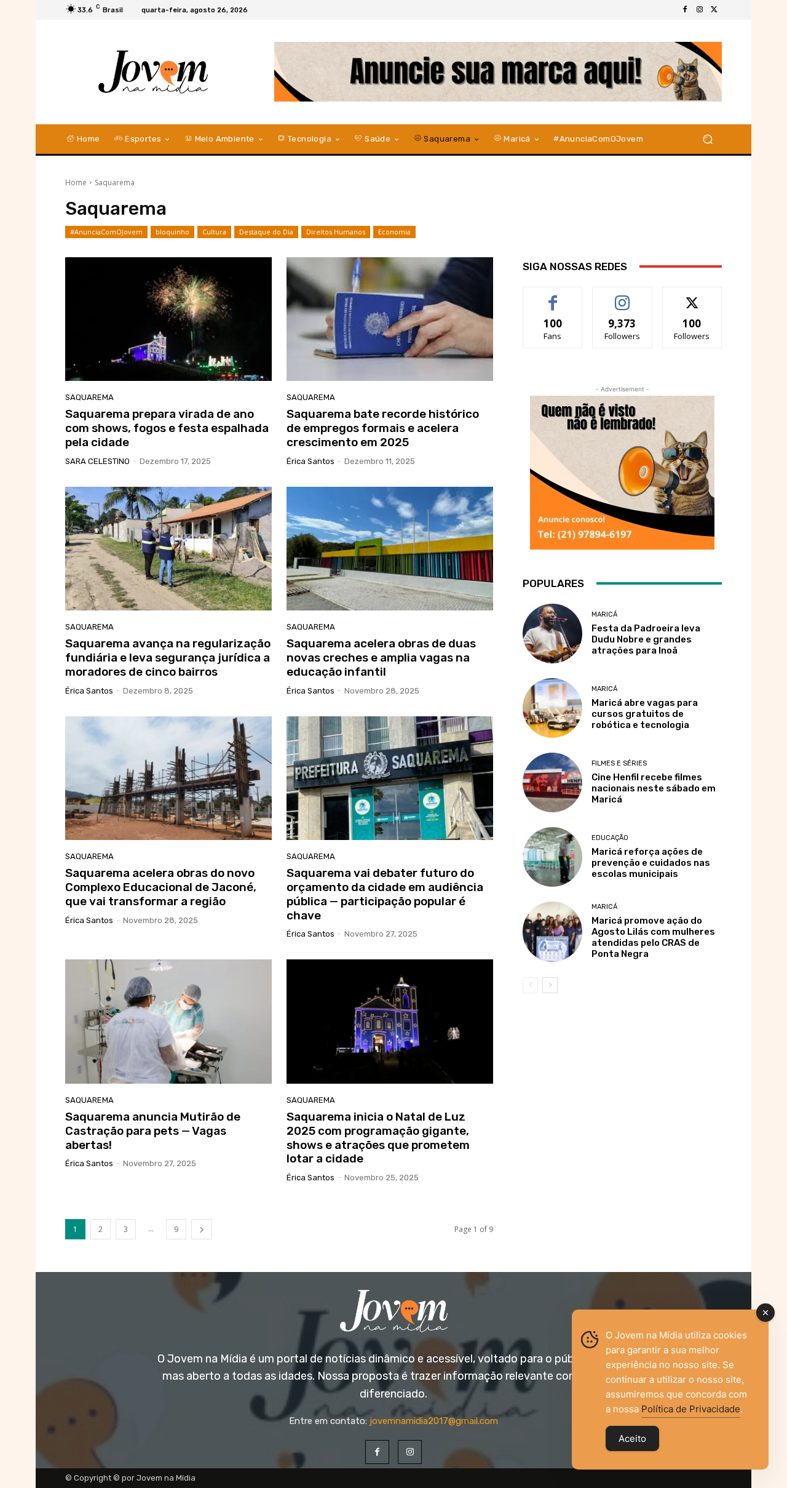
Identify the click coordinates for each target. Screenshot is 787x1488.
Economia (394, 231)
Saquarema (89, 397)
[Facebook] (685, 9)
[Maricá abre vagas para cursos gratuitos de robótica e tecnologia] (552, 708)
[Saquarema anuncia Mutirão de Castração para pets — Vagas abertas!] (168, 1021)
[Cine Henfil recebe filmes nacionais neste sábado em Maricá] (552, 782)
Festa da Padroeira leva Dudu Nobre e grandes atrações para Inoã (645, 639)
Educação (609, 837)
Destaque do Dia (266, 231)
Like (553, 296)
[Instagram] (699, 9)
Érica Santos (310, 461)
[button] (707, 138)
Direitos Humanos (335, 231)
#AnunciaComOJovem (106, 231)
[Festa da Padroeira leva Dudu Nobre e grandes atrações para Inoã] (552, 633)
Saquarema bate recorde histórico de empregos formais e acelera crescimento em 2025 (383, 428)
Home (76, 182)
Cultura (214, 231)
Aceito (632, 1438)
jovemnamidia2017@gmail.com (434, 1420)
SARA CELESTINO (97, 461)
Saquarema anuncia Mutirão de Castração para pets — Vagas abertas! (152, 1131)
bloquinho (172, 231)
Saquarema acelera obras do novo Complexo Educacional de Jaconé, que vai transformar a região (160, 887)
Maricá (604, 614)
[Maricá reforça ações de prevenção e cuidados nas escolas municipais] (552, 857)
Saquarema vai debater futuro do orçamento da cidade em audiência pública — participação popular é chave (385, 894)
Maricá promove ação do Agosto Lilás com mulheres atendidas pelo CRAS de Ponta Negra (653, 937)
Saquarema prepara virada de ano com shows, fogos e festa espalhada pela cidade (167, 428)
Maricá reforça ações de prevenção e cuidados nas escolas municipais (650, 862)
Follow (622, 296)
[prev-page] (530, 985)
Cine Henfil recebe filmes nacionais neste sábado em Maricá (653, 788)
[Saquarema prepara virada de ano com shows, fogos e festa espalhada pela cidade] (168, 319)
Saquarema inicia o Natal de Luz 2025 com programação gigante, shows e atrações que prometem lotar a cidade (378, 1138)
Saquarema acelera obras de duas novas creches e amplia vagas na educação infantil (381, 657)
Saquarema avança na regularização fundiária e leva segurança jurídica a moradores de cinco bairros (168, 657)
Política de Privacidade (690, 1409)
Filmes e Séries (619, 763)
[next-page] (201, 1229)
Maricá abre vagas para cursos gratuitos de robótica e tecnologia (644, 713)
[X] (714, 9)
